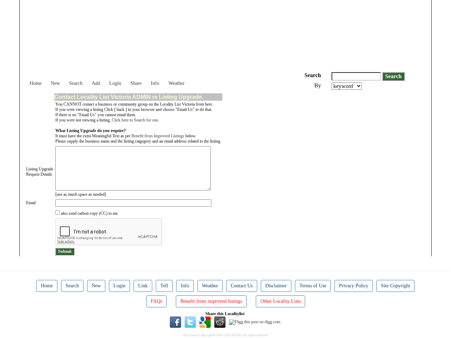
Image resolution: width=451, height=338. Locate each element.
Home (36, 83)
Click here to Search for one (135, 120)
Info (155, 83)
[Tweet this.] (190, 321)
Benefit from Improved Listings (157, 135)
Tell (164, 285)
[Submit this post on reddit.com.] (219, 321)
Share (136, 83)
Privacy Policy (353, 285)
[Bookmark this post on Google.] (205, 321)
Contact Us (242, 285)
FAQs (156, 301)
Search (75, 83)
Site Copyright (395, 285)
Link (143, 285)
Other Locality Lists (280, 301)
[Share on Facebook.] (175, 321)
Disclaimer (276, 285)
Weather (176, 83)
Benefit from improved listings (211, 301)
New (55, 83)
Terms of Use (312, 285)
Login (115, 83)
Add (96, 83)
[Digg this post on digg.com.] (255, 321)
